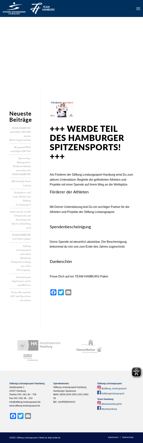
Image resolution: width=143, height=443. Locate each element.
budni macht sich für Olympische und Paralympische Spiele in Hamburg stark (20, 219)
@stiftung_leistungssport (113, 388)
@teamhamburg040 (111, 404)
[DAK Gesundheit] (29, 357)
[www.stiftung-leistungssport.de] (29, 8)
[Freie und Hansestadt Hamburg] (89, 342)
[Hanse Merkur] (89, 350)
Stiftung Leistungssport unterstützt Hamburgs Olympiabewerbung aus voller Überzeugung (21, 257)
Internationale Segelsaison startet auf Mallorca (21, 281)
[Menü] (138, 9)
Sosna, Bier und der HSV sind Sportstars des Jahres (20, 296)
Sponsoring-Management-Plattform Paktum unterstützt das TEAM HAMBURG (21, 166)
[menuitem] (138, 9)
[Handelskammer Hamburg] (39, 345)
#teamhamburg (109, 409)
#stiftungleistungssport (112, 393)
